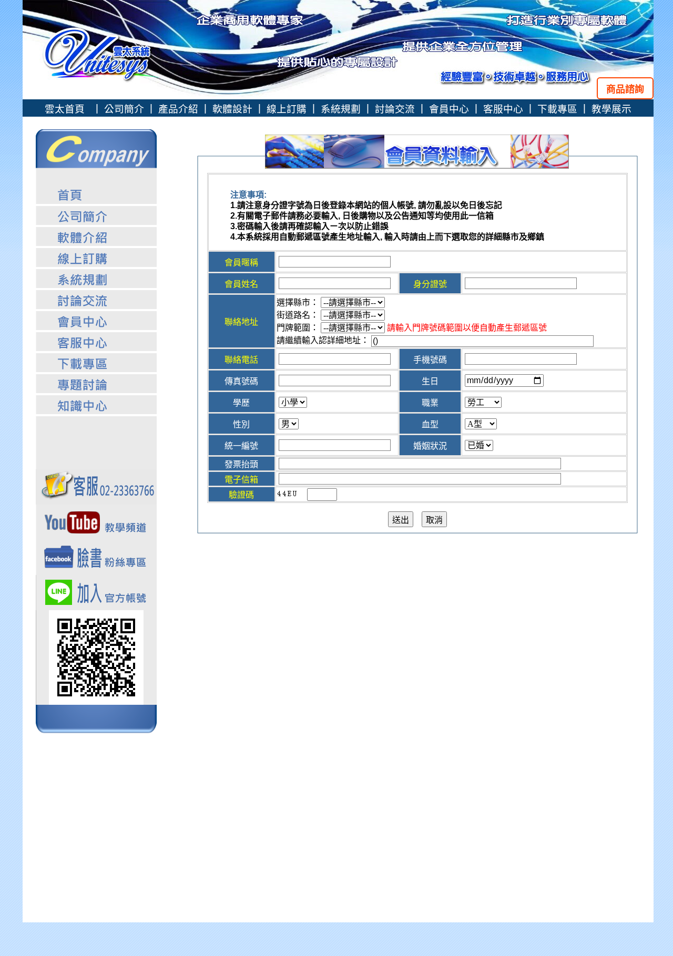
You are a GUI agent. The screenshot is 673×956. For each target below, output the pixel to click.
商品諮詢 (625, 89)
